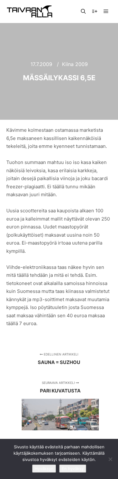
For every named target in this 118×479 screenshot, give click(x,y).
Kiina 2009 (75, 64)
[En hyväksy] (110, 459)
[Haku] (83, 11)
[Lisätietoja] (94, 11)
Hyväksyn (44, 468)
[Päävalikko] (106, 11)
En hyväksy (73, 468)
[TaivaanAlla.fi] (29, 11)
